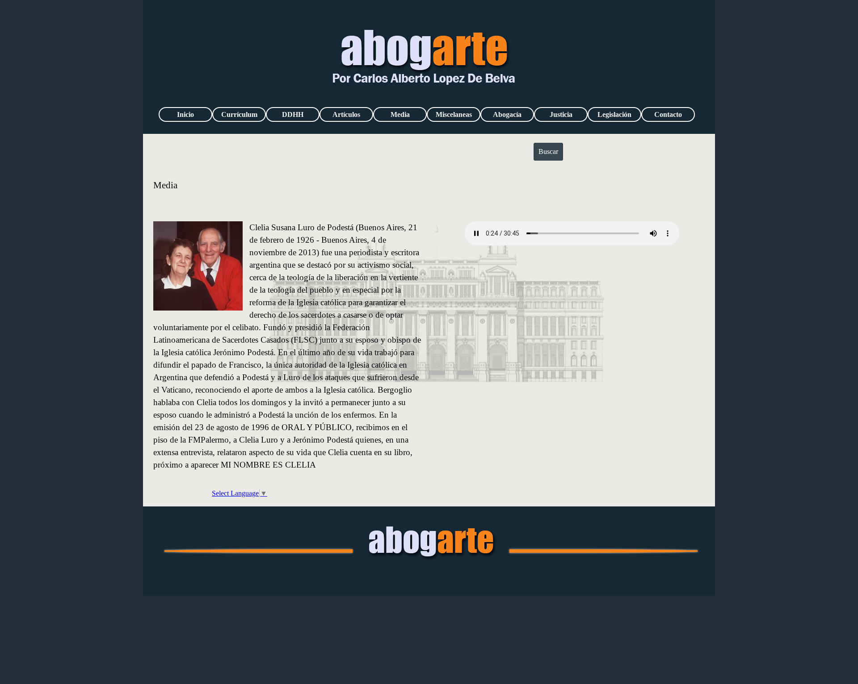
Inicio (185, 114)
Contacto (668, 114)
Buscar (548, 151)
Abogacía (507, 114)
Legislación (614, 114)
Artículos (346, 114)
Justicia (561, 114)
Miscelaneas (454, 114)
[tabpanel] (429, 190)
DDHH (292, 114)
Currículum (239, 114)
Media (400, 114)
